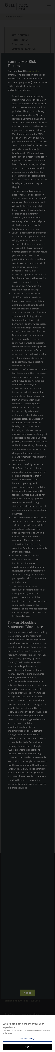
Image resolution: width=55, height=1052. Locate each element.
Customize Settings (27, 1038)
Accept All (27, 1046)
